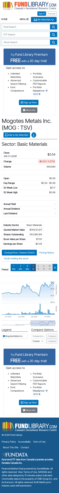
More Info (30, 110)
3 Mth (20, 267)
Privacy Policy (9, 441)
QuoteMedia (43, 468)
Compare (52, 336)
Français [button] (51, 13)
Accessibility (24, 441)
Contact (25, 447)
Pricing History (46, 252)
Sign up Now (30, 102)
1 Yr (33, 267)
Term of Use (39, 441)
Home (4, 19)
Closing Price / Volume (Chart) (19, 252)
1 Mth (14, 267)
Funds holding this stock (16, 258)
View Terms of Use (27, 472)
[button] (53, 26)
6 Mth (27, 267)
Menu (23, 19)
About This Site (10, 447)
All (55, 267)
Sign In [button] (42, 13)
